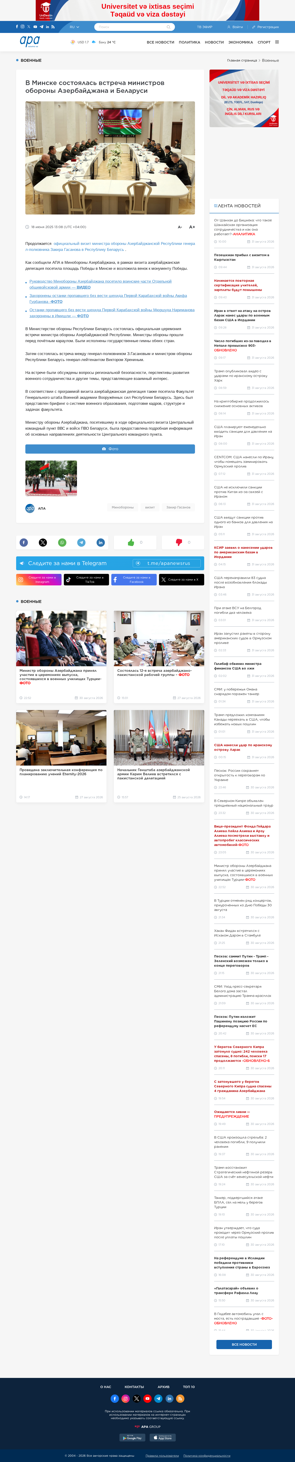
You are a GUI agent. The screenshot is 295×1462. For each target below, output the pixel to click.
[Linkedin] (47, 27)
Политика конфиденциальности (206, 1455)
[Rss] (53, 27)
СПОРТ (264, 42)
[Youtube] (35, 27)
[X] (29, 27)
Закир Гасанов (178, 507)
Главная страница (242, 60)
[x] (137, 1399)
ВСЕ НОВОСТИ (160, 42)
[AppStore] (163, 1438)
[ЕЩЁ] (275, 42)
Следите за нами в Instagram (42, 580)
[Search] (168, 27)
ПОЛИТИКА (189, 42)
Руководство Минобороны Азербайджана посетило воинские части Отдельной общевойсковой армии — (101, 284)
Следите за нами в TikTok (89, 580)
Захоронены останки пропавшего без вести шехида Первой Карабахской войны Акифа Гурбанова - (108, 299)
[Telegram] (41, 27)
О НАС (105, 1387)
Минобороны (123, 507)
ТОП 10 (189, 1387)
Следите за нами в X (183, 579)
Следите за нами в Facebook (136, 580)
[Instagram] (22, 27)
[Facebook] (17, 27)
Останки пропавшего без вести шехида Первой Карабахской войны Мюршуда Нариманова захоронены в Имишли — (112, 313)
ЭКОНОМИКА (240, 42)
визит (150, 507)
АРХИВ (163, 1387)
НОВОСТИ (214, 42)
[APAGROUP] (147, 1427)
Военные (270, 60)
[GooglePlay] (132, 1438)
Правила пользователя (162, 1455)
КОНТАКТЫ (134, 1387)
